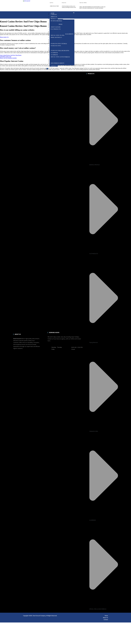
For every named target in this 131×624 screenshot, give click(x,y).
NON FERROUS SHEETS (57, 63)
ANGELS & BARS (55, 27)
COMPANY (54, 14)
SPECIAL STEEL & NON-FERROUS (60, 57)
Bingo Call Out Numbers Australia (8, 58)
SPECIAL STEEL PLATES (57, 35)
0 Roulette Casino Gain (5, 56)
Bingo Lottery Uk (4, 37)
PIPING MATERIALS (56, 37)
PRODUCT (54, 18)
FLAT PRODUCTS (55, 29)
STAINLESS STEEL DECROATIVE (60, 50)
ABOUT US (54, 16)
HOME (52, 13)
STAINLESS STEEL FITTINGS (59, 43)
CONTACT (54, 66)
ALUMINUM (54, 52)
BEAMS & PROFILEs (56, 21)
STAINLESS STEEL (56, 45)
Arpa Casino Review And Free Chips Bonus (10, 55)
